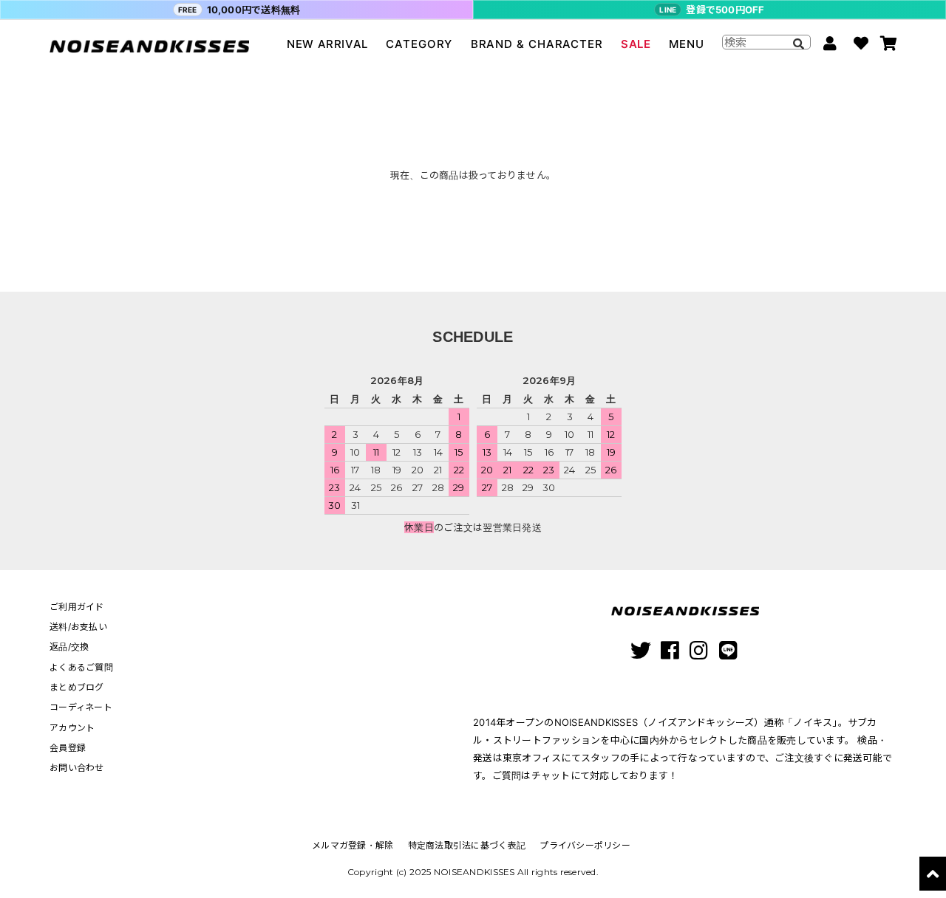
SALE (635, 44)
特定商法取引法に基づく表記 (466, 845)
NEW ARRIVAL (327, 44)
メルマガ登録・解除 (352, 845)
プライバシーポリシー (585, 845)
